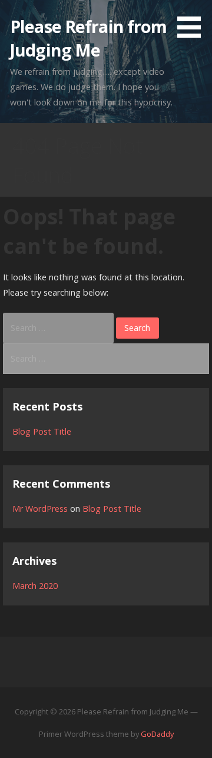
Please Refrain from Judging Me (88, 38)
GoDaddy (157, 734)
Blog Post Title (41, 431)
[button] (193, 21)
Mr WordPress (40, 508)
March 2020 (35, 585)
